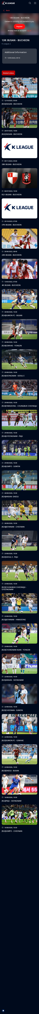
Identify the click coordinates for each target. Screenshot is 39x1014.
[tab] (8, 73)
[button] (30, 3)
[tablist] (8, 73)
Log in (29, 31)
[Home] (8, 3)
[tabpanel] (19, 455)
